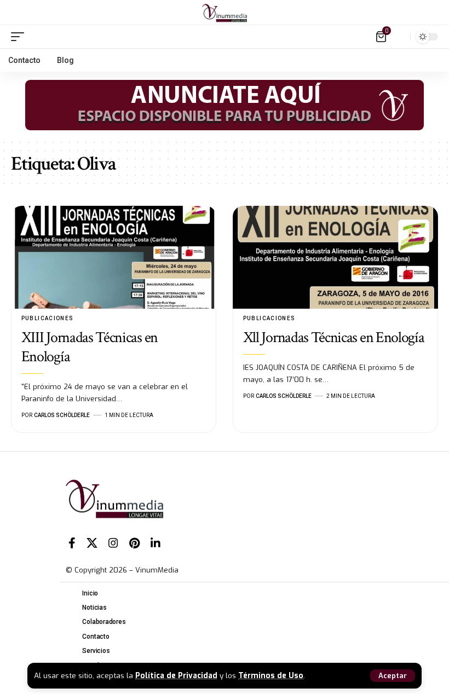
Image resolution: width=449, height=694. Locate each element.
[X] (92, 543)
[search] (399, 36)
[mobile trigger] (20, 36)
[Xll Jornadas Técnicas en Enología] (335, 257)
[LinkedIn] (155, 543)
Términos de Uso (270, 675)
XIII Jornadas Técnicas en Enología (89, 347)
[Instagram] (113, 543)
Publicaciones (47, 318)
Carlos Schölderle (62, 415)
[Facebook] (72, 543)
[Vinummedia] (224, 12)
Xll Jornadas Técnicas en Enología (333, 337)
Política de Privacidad (176, 675)
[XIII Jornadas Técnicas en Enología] (113, 257)
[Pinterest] (134, 543)
